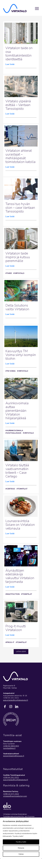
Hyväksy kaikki (21, 842)
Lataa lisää (21, 651)
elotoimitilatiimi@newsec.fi (13, 756)
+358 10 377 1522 (11, 794)
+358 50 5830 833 (11, 746)
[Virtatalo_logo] (15, 8)
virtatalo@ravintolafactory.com (15, 796)
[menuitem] (36, 8)
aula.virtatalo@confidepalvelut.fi (15, 700)
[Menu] (36, 8)
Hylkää (21, 854)
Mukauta (21, 848)
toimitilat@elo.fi (9, 748)
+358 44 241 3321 (11, 777)
